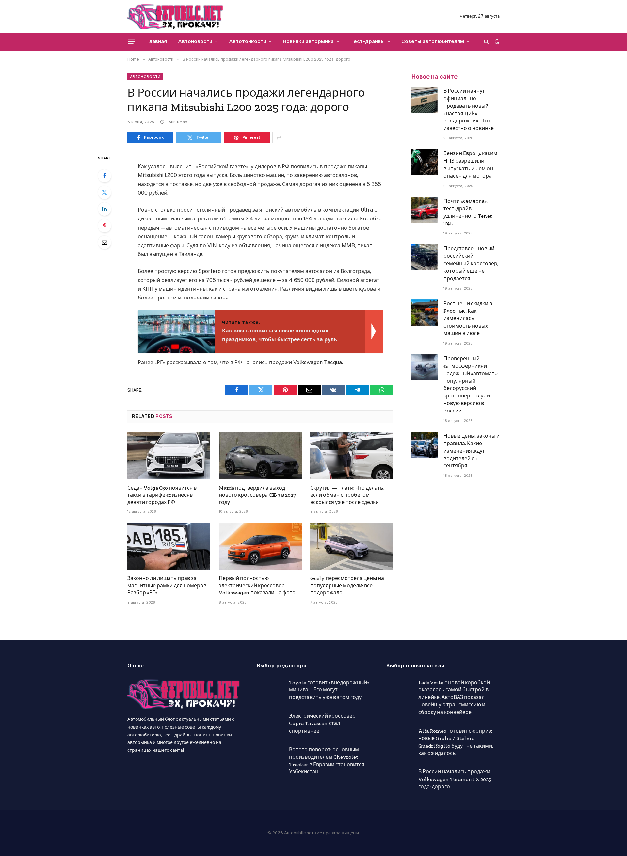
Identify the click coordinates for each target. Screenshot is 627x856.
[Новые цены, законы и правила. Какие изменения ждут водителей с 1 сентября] (424, 445)
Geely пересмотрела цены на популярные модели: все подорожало (347, 585)
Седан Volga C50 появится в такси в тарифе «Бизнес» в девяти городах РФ (162, 495)
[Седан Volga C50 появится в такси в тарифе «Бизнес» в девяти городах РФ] (168, 455)
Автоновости (195, 41)
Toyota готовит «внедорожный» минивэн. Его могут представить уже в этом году (329, 690)
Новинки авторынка (308, 41)
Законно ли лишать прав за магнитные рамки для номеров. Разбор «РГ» (167, 585)
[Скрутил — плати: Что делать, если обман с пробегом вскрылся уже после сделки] (351, 455)
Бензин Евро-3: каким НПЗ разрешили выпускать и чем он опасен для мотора (470, 164)
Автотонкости (247, 41)
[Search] (486, 41)
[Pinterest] (104, 225)
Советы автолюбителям (432, 41)
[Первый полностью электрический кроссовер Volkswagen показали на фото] (260, 546)
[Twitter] (104, 192)
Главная (156, 41)
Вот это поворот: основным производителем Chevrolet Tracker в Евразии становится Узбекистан (326, 760)
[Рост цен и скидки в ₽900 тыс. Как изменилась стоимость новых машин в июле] (424, 312)
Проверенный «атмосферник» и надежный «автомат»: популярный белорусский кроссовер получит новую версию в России (470, 384)
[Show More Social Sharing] (278, 137)
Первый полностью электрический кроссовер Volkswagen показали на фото (257, 585)
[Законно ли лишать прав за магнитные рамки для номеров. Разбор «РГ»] (168, 546)
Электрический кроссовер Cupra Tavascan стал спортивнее (322, 723)
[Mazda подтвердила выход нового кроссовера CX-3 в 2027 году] (260, 455)
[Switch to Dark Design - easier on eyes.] (496, 41)
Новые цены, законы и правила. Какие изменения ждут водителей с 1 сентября (471, 451)
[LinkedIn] (104, 209)
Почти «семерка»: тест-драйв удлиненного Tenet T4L (467, 212)
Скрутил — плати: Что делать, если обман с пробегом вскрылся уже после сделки (347, 495)
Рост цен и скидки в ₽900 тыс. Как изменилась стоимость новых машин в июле (467, 318)
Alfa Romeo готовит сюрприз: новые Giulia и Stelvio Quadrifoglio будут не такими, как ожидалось (455, 742)
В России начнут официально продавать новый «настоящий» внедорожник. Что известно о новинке (468, 109)
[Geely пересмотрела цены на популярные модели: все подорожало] (351, 546)
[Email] (104, 242)
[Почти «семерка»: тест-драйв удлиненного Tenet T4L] (424, 210)
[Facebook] (104, 175)
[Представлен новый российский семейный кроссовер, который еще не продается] (424, 257)
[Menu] (131, 41)
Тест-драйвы (367, 41)
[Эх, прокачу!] (175, 16)
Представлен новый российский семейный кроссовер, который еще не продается (470, 263)
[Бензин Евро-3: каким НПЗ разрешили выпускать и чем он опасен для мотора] (424, 162)
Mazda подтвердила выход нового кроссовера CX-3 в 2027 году (257, 495)
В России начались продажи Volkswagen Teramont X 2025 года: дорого (454, 779)
